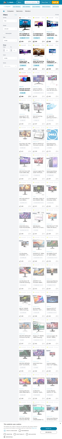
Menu (19, 2)
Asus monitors (36, 6)
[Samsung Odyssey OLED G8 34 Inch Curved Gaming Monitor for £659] (52, 276)
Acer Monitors (16, 6)
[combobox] (10, 66)
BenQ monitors (46, 6)
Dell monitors (56, 6)
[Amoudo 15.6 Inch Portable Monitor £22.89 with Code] (25, 84)
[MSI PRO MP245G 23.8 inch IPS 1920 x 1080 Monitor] (25, 414)
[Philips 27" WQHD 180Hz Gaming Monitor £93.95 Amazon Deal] (38, 331)
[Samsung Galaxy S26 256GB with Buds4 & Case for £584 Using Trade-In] (52, 167)
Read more (34, 428)
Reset (16, 14)
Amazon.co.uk (22, 31)
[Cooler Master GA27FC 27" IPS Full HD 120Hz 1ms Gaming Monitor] (52, 386)
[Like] (20, 41)
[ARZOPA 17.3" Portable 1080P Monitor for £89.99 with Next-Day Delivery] (38, 276)
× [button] (60, 423)
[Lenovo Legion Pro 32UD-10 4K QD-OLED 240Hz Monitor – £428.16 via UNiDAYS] (38, 167)
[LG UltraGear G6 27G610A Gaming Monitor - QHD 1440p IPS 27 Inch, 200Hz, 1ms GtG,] (25, 276)
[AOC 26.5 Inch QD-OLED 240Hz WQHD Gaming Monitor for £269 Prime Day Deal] (25, 167)
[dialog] (31, 430)
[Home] (4, 11)
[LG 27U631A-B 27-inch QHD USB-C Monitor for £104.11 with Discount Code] (38, 29)
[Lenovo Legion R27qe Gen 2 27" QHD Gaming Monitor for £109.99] (38, 84)
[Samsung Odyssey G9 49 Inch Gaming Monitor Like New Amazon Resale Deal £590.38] (52, 414)
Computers (8, 6)
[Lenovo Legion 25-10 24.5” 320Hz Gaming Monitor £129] (52, 331)
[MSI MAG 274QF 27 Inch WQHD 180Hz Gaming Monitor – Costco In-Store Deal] (38, 194)
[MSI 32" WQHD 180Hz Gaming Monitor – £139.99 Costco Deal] (25, 304)
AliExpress (21, 86)
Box (47, 59)
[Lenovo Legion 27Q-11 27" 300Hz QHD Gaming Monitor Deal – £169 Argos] (52, 359)
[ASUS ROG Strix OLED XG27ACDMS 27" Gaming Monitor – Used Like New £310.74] (25, 222)
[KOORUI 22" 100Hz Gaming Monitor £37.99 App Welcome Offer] (38, 249)
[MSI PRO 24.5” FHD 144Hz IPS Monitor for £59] (52, 222)
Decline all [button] (49, 432)
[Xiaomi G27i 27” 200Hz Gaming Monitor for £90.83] (52, 304)
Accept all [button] (48, 428)
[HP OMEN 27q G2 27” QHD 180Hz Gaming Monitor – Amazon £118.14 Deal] (52, 249)
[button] (21, 437)
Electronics (19, 11)
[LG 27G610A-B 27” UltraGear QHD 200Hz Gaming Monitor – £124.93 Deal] (52, 194)
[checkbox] (3, 33)
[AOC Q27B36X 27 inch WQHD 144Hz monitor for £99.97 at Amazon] (25, 29)
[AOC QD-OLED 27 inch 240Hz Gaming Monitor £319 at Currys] (25, 194)
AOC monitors (26, 6)
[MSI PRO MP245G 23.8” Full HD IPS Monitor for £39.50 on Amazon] (25, 359)
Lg (33, 31)
